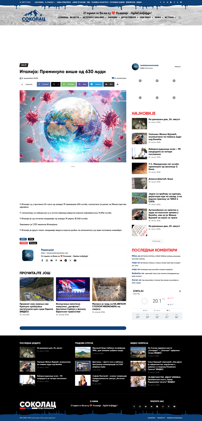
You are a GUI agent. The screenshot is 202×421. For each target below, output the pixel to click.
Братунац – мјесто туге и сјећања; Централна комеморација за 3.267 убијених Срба (107, 364)
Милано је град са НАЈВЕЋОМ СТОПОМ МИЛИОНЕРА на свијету (109, 306)
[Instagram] (164, 2)
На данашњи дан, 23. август (164, 226)
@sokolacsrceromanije (149, 65)
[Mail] (51, 260)
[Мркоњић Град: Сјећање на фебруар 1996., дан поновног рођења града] (83, 352)
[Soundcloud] (167, 2)
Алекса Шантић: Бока (161, 178)
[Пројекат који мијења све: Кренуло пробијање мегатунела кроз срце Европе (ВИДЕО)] (37, 289)
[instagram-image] (140, 80)
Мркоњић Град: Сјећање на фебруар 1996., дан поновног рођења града (108, 349)
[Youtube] (181, 2)
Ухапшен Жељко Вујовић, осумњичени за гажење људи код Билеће (165, 137)
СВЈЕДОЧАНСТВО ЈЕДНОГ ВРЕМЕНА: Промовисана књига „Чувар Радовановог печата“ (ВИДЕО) (164, 379)
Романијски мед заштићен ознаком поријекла (156, 269)
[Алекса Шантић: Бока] (139, 183)
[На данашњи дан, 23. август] (139, 230)
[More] (117, 84)
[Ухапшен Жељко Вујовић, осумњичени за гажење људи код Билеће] (139, 138)
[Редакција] (30, 255)
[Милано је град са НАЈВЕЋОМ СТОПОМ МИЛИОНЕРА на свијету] (109, 289)
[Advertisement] (101, 42)
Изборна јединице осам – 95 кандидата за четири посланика (165, 152)
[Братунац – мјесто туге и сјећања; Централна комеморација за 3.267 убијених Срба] (83, 366)
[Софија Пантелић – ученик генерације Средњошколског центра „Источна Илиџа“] (83, 380)
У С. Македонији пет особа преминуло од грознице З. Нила (164, 167)
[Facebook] (160, 2)
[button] (179, 17)
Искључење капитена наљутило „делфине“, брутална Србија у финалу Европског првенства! (71, 307)
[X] (177, 2)
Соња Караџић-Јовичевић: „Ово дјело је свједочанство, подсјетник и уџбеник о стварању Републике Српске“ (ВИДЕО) (165, 365)
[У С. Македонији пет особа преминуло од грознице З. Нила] (139, 168)
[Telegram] (170, 2)
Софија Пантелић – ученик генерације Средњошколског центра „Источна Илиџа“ (109, 378)
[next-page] (24, 319)
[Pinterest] (56, 260)
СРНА (31, 239)
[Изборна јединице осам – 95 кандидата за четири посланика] (139, 153)
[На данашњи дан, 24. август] (139, 123)
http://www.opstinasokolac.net (54, 253)
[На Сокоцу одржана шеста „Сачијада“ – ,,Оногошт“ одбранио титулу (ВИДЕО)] (138, 352)
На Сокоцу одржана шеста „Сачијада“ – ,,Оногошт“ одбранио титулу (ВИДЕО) (164, 350)
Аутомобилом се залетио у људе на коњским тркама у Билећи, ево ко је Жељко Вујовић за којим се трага (164, 214)
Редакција (47, 250)
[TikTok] (174, 2)
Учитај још (156, 241)
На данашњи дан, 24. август (164, 119)
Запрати (178, 66)
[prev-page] (21, 319)
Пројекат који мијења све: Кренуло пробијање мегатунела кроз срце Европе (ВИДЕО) (36, 307)
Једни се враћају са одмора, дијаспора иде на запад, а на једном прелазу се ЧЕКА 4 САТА (165, 197)
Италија (33, 243)
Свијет (24, 65)
